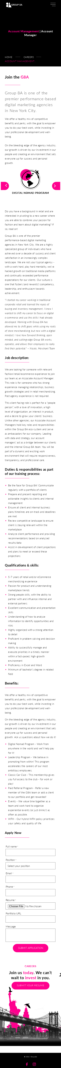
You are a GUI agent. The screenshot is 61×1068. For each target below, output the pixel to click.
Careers (29, 57)
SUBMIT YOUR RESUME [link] (30, 985)
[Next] (56, 186)
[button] (52, 4)
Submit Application (30, 947)
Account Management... (20, 61)
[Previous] (5, 186)
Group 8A (34, 1057)
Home (8, 57)
